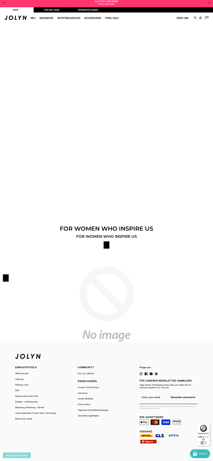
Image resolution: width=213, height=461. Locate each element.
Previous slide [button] (4, 2)
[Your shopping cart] (206, 21)
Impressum (83, 393)
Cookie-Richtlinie (85, 399)
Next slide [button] (208, 2)
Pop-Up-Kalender (86, 373)
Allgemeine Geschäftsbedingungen (93, 410)
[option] (106, 2)
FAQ (17, 390)
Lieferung (19, 379)
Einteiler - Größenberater (26, 402)
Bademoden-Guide (23, 419)
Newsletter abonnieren (183, 397)
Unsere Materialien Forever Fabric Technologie (35, 413)
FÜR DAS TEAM (51, 10)
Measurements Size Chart (26, 396)
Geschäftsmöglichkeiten (88, 416)
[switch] (203, 442)
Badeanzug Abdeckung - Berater (29, 407)
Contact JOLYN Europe (88, 387)
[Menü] (208, 425)
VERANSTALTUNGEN (88, 10)
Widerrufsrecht (22, 373)
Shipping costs (21, 385)
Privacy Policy (84, 404)
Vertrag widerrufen (17, 455)
